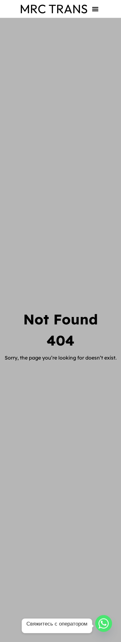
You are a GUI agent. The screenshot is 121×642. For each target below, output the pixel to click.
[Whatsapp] (103, 625)
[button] (95, 9)
